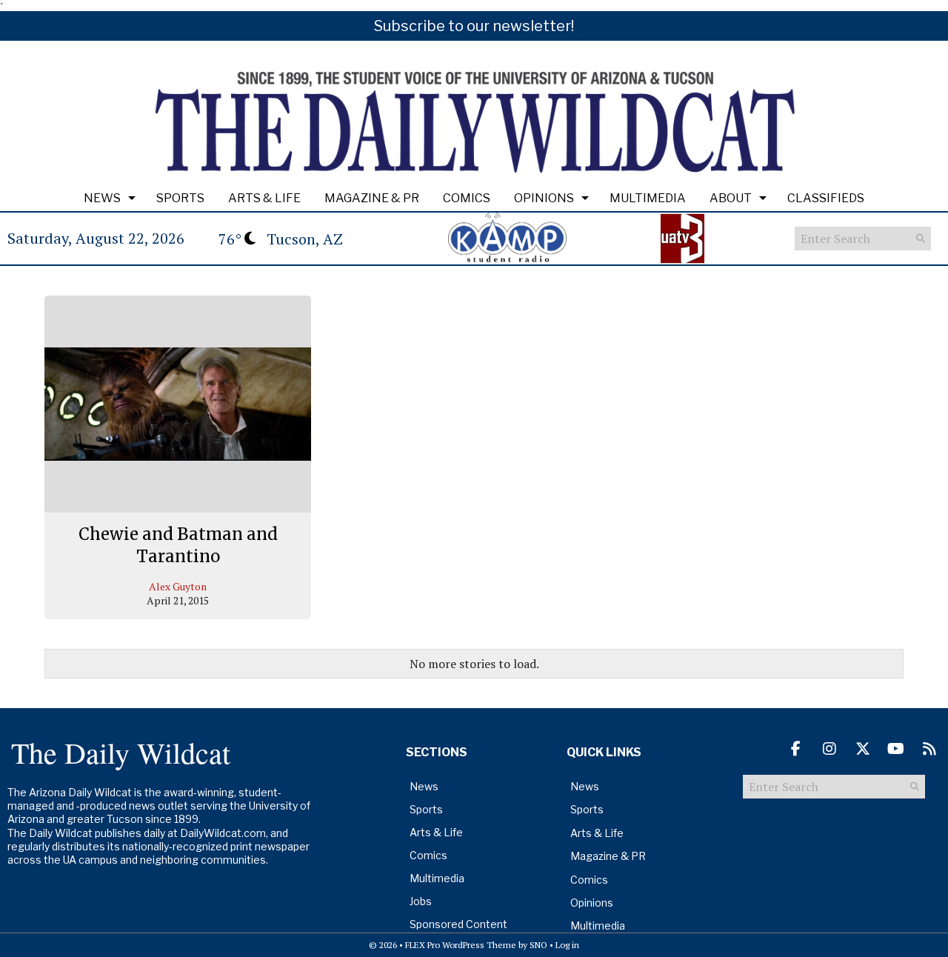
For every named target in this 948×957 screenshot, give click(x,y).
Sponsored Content (458, 924)
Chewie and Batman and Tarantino (178, 545)
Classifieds (825, 198)
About (731, 198)
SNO (538, 944)
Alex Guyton (178, 586)
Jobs (421, 901)
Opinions (544, 198)
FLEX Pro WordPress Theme (460, 944)
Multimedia (648, 198)
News (102, 198)
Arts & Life (264, 198)
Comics (466, 198)
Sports (180, 198)
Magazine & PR (371, 198)
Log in (567, 944)
